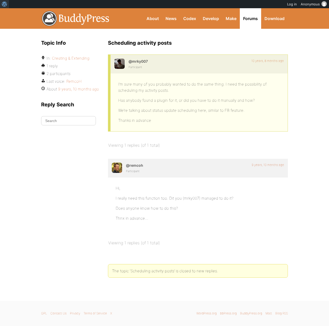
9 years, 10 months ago (268, 165)
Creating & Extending (70, 58)
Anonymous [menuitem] (310, 4)
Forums (250, 18)
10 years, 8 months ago (267, 61)
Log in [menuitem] (292, 4)
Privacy (75, 313)
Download (274, 18)
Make (231, 18)
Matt (269, 313)
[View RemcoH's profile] (117, 168)
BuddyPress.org (75, 18)
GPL (44, 313)
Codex (189, 18)
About (153, 18)
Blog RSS (281, 313)
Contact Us (58, 313)
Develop (211, 18)
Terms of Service (95, 313)
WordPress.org (206, 313)
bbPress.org (228, 313)
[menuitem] (4, 4)
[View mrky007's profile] (119, 64)
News (171, 18)
